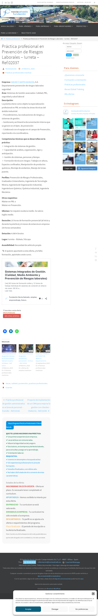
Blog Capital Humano (45, 2)
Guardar (8, 385)
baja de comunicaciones (63, 576)
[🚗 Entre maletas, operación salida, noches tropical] (92, 123)
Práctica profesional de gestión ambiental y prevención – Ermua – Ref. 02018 (26, 357)
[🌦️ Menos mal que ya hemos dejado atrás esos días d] (68, 147)
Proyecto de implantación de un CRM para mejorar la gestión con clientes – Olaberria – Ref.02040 (38, 403)
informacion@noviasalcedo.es (49, 559)
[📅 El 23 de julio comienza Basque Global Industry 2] (80, 123)
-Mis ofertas (69, 94)
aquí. (82, 576)
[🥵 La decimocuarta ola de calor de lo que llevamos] (80, 135)
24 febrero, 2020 (28, 68)
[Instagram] (12, 2)
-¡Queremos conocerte (74, 75)
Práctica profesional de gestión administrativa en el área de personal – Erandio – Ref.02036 (13, 403)
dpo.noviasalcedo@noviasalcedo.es (49, 573)
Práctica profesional (13, 39)
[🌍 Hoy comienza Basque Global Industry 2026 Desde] (68, 123)
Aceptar (28, 609)
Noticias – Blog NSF (84, 2)
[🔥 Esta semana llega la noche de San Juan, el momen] (80, 159)
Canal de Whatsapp (72, 559)
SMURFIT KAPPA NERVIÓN (22, 80)
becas (8, 382)
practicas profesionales (38, 382)
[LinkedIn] (9, 2)
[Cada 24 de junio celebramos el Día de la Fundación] (68, 159)
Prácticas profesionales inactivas (18, 72)
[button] (93, 594)
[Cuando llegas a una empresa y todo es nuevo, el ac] (92, 135)
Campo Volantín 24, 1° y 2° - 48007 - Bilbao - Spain (59, 557)
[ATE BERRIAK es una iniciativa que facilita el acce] (68, 135)
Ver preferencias (81, 609)
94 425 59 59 (31, 559)
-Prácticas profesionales (74, 84)
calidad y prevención (19, 382)
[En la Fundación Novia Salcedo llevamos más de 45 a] (92, 147)
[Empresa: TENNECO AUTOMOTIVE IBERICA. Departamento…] (43, 347)
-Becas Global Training (74, 89)
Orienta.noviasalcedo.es (65, 2)
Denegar (55, 609)
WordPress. (57, 586)
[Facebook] (2, 2)
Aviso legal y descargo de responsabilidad (65, 563)
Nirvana (49, 586)
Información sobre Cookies (27, 563)
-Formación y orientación (75, 79)
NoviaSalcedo (10, 68)
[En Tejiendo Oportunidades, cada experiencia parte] (80, 147)
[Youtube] (6, 2)
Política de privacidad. (44, 563)
